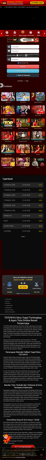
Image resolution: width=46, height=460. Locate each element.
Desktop (20, 81)
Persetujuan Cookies (25, 453)
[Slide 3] (19, 293)
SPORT (39, 35)
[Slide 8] (26, 293)
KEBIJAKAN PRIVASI (9, 309)
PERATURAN (7, 303)
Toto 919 (7, 371)
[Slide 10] (29, 293)
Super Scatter (23, 35)
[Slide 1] (16, 293)
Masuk (23, 67)
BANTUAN (7, 301)
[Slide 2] (18, 293)
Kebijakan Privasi (20, 457)
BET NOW (23, 287)
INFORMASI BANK (9, 305)
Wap (27, 81)
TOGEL (7, 35)
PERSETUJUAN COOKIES (10, 311)
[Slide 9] (27, 293)
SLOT (14, 35)
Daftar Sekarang (23, 71)
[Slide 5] (22, 293)
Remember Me (23, 63)
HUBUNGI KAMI (8, 307)
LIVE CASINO (30, 35)
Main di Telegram (24, 75)
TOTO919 (6, 326)
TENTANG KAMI (8, 299)
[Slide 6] (23, 293)
